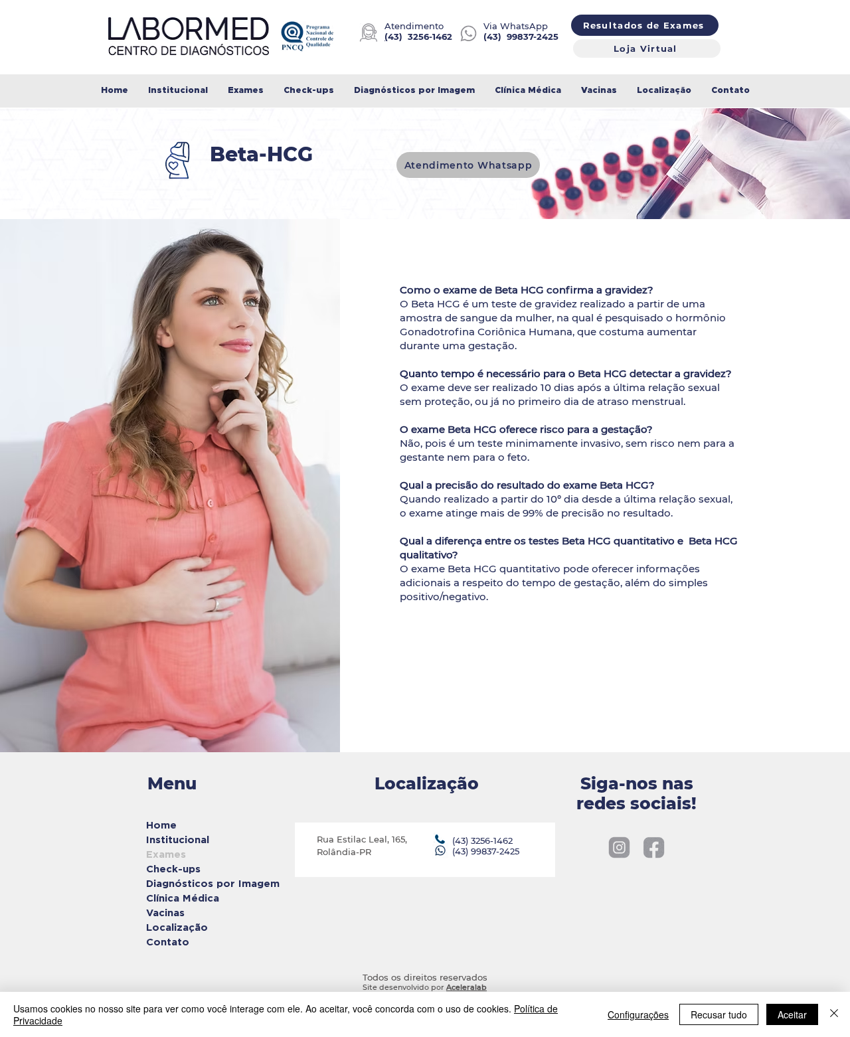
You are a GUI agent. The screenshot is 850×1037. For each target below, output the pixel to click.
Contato (167, 941)
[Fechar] (834, 1014)
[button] (246, 90)
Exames (166, 854)
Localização (177, 927)
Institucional (177, 839)
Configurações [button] (638, 1014)
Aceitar (792, 1014)
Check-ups (173, 868)
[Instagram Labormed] (619, 847)
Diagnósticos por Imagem (194, 883)
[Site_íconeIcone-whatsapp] (468, 33)
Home (161, 825)
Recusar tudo (719, 1014)
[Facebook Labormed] (654, 847)
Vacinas (165, 912)
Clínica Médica (182, 898)
